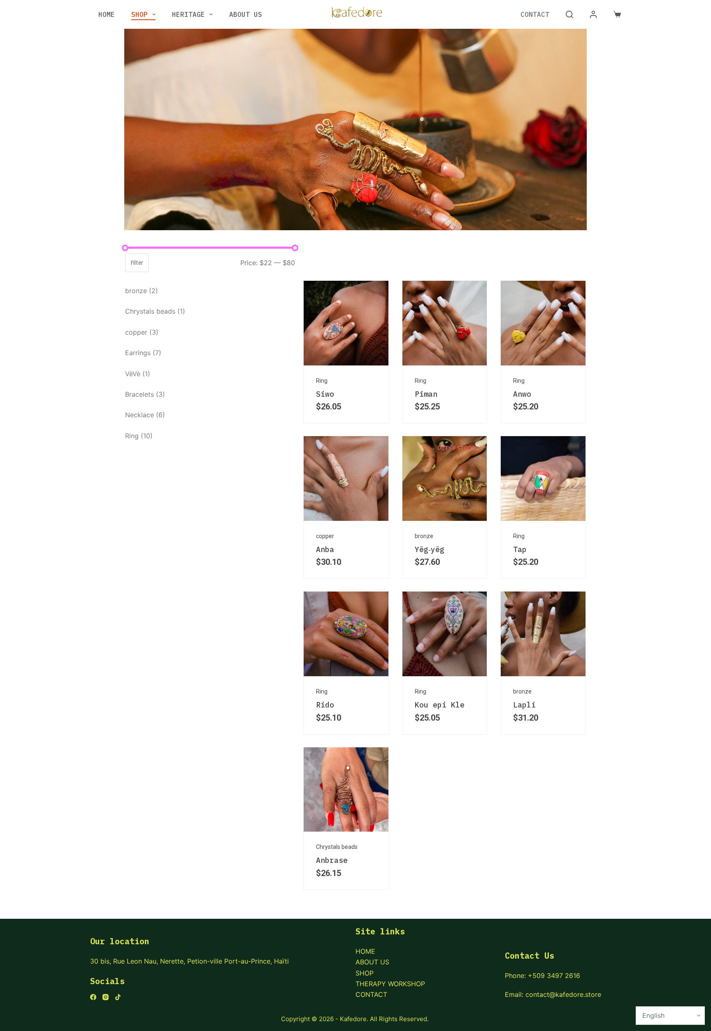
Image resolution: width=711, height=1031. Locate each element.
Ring (139, 436)
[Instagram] (105, 997)
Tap (520, 549)
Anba (325, 549)
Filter (136, 262)
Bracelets (145, 394)
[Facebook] (93, 997)
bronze (141, 291)
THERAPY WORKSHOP (390, 984)
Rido (325, 705)
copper (141, 332)
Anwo (522, 394)
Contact (534, 14)
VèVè (137, 374)
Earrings (143, 353)
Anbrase (332, 860)
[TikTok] (118, 997)
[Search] (569, 14)
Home (106, 14)
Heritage (188, 14)
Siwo (325, 394)
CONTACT (371, 994)
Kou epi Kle (440, 705)
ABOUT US (372, 962)
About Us (245, 14)
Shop (139, 14)
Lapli (524, 705)
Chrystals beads (155, 311)
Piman (426, 394)
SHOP (365, 973)
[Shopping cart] (617, 14)
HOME (365, 951)
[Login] (593, 14)
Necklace (145, 415)
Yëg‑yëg (429, 549)
